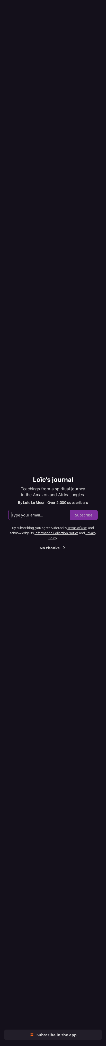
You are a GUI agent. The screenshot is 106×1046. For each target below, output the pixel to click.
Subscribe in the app (57, 1034)
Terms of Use (77, 527)
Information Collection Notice (56, 533)
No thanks (49, 547)
